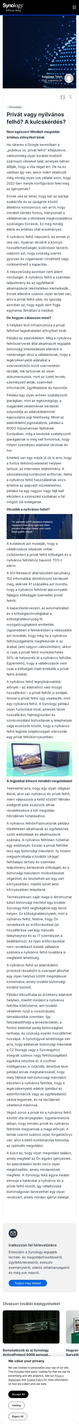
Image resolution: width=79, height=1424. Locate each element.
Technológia (15, 107)
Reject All (17, 1416)
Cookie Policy (35, 1379)
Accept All (18, 1394)
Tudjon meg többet (28, 1283)
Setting (16, 1405)
